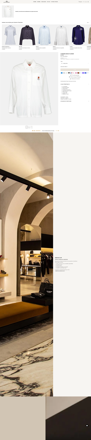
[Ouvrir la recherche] (84, 2)
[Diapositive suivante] (88, 37)
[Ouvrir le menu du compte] (86, 2)
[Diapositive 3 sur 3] (32, 127)
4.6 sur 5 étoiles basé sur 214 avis (48, 130)
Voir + (88, 22)
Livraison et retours (66, 101)
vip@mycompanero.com (60, 270)
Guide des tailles (64, 66)
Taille (61, 61)
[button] (87, 425)
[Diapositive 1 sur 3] (27, 127)
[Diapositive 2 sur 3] (29, 127)
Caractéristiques (65, 84)
